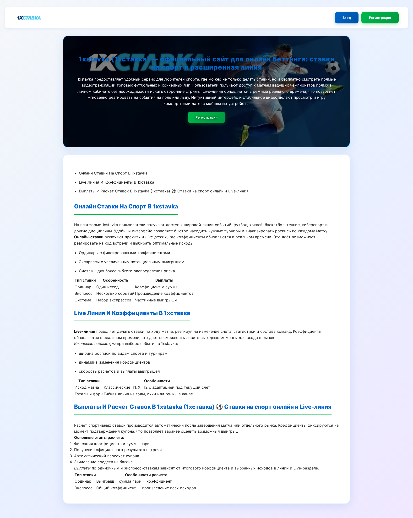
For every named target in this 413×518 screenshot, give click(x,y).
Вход (346, 18)
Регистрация (380, 18)
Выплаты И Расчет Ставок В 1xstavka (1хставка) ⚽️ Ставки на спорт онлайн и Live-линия (164, 191)
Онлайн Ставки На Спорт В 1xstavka (113, 173)
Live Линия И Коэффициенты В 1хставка (116, 182)
